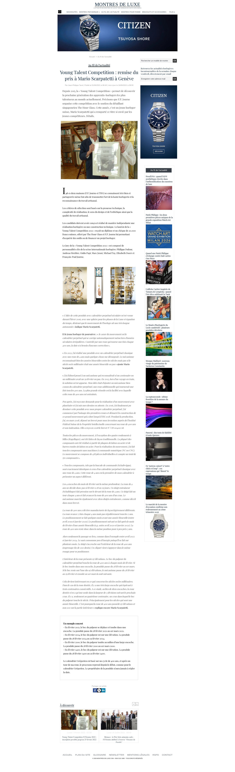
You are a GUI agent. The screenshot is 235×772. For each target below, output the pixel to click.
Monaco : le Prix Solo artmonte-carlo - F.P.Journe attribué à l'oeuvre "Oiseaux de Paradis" (119, 739)
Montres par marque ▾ (89, 12)
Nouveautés (71, 12)
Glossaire (100, 755)
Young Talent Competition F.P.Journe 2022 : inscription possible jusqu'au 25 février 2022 (79, 738)
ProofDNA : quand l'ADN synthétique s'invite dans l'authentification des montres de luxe (159, 180)
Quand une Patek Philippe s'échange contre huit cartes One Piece (158, 256)
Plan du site (83, 755)
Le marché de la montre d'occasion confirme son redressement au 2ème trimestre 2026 (156, 508)
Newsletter (117, 755)
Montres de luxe (117, 4)
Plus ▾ (172, 12)
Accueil (92, 57)
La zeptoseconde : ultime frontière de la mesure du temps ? (157, 399)
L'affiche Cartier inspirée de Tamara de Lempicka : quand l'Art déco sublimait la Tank (158, 292)
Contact (167, 755)
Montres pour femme (131, 12)
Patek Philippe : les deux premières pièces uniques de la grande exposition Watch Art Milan (159, 219)
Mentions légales (138, 755)
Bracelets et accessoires (154, 12)
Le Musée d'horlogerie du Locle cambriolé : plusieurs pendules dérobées (158, 327)
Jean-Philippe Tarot (75, 85)
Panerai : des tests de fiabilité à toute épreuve (158, 433)
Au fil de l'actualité (110, 12)
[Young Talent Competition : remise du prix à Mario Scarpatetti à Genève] (99, 121)
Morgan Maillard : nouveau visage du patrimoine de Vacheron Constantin (158, 363)
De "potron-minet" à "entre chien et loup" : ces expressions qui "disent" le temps (158, 470)
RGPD (156, 755)
